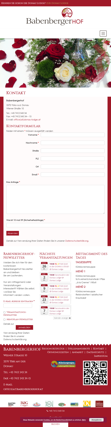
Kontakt (98, 348)
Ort (37, 166)
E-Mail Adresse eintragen (19, 301)
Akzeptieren (96, 419)
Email (35, 174)
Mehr (84, 420)
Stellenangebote (79, 348)
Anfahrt (77, 352)
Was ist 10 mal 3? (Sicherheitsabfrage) (25, 220)
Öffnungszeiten (58, 352)
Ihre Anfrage (13, 182)
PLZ (37, 158)
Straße (36, 150)
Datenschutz (95, 352)
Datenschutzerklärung (76, 240)
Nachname (32, 142)
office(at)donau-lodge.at (27, 119)
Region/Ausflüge (53, 348)
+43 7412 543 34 (56, 410)
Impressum (101, 355)
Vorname (33, 134)
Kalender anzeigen (61, 318)
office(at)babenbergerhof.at (23, 389)
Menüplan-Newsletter (19, 319)
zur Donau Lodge (57, 3)
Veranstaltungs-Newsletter (14, 313)
